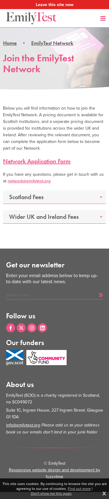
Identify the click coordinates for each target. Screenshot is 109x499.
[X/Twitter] (21, 327)
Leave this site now (55, 5)
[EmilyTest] (31, 18)
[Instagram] (31, 327)
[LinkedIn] (42, 327)
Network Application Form (37, 161)
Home (10, 43)
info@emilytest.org (23, 425)
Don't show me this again (51, 493)
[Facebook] (10, 327)
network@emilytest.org (29, 181)
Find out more (79, 488)
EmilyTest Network (52, 43)
